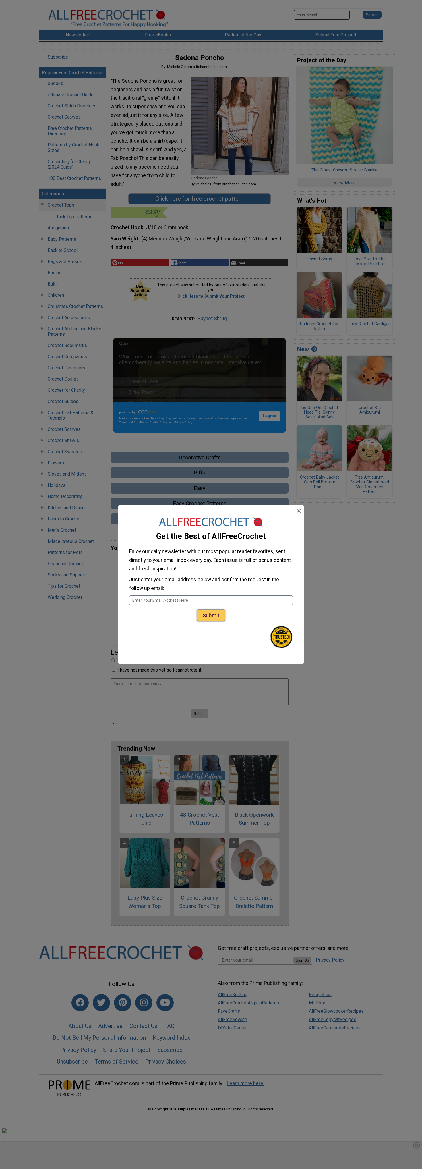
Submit (211, 615)
